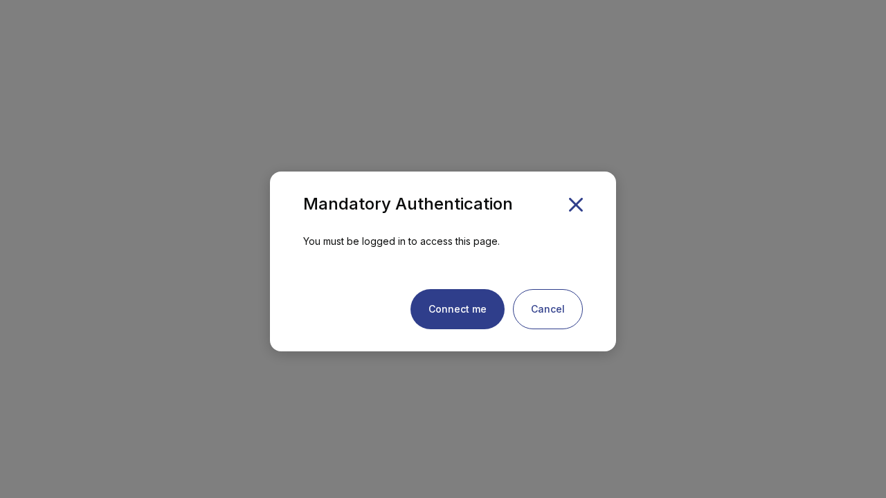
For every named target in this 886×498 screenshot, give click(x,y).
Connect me (457, 309)
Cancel (548, 309)
